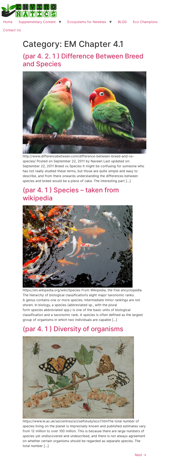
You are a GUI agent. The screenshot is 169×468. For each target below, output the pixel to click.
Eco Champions (145, 22)
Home (7, 22)
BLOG (122, 22)
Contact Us (12, 30)
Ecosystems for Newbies (86, 22)
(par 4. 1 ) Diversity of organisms (73, 329)
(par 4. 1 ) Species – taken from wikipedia (71, 194)
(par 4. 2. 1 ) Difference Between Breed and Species (83, 60)
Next (140, 455)
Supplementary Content (37, 22)
